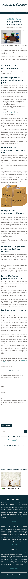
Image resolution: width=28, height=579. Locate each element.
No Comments (18, 27)
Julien (10, 366)
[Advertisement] (12, 457)
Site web (3, 392)
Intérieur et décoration (14, 4)
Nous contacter (14, 568)
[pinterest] (16, 576)
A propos (14, 521)
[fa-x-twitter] (11, 576)
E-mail (3, 386)
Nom (2, 380)
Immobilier (19, 19)
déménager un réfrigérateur (9, 112)
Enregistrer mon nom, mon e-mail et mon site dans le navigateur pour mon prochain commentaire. (13, 401)
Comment (3, 404)
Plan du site (14, 544)
